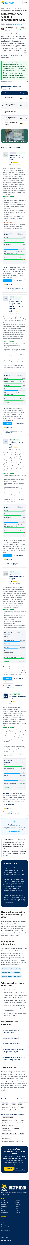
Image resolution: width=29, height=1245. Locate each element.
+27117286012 (19, 556)
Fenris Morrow (10, 27)
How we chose (18, 24)
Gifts (21, 1141)
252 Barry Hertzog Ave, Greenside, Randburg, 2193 (13, 431)
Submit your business (7, 1225)
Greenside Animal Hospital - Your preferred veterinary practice (10, 105)
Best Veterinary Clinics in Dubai (11, 969)
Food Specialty (6, 1138)
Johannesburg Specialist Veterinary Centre (10, 98)
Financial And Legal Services (10, 1141)
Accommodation (6, 1130)
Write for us (4, 1229)
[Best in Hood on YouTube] (2, 1240)
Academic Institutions (8, 1117)
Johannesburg (9, 8)
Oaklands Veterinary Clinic (10, 112)
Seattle (4, 1110)
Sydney (11, 1110)
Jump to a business (14, 81)
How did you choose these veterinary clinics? (11, 1031)
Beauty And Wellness (8, 1125)
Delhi (19, 1102)
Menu (25, 2)
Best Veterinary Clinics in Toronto (11, 976)
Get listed (9, 1169)
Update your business (7, 1227)
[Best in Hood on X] (10, 1240)
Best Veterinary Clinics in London (11, 972)
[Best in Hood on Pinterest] (8, 1240)
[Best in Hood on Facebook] (5, 1240)
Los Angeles (5, 1107)
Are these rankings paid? (11, 1038)
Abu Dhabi (5, 1102)
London (20, 1104)
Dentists (22, 1133)
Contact (3, 1223)
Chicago (13, 1102)
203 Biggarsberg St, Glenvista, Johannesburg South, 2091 (12, 812)
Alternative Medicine (8, 1120)
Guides (3, 1221)
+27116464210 (19, 423)
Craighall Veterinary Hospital (10, 118)
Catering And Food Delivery (9, 1133)
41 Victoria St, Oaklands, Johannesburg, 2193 (10, 564)
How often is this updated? (11, 1044)
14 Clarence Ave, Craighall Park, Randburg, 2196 (12, 686)
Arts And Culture (20, 1120)
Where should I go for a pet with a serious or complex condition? (14, 1059)
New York (14, 1107)
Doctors (4, 1136)
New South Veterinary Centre (11, 123)
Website (7, 281)
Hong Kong (5, 1104)
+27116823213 (9, 804)
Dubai (25, 1102)
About (3, 1219)
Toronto (17, 1110)
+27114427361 (19, 678)
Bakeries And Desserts (8, 1123)
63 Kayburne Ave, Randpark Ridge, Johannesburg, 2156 (13, 289)
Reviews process (5, 1230)
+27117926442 (19, 281)
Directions (8, 284)
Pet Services (17, 8)
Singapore (22, 1107)
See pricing (19, 1169)
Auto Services (20, 1123)
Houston (13, 1104)
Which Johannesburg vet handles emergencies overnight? (13, 1051)
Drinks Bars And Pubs (15, 1136)
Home (2, 8)
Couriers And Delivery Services (10, 1128)
